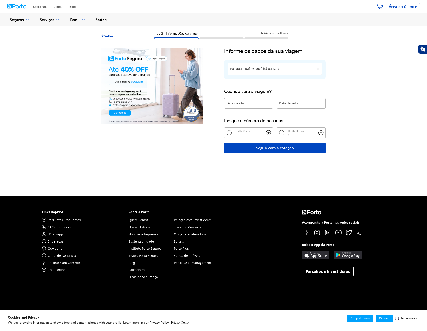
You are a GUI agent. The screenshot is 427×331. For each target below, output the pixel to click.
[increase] (268, 133)
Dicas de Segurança (143, 277)
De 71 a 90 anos (296, 131)
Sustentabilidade (141, 241)
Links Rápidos (52, 212)
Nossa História (139, 227)
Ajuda (58, 6)
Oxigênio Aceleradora (190, 234)
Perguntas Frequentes (64, 220)
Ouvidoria (55, 248)
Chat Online (57, 270)
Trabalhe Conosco (187, 227)
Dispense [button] (384, 318)
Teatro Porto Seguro (143, 255)
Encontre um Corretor (64, 263)
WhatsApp (55, 234)
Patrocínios (137, 270)
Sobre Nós (40, 6)
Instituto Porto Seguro (145, 248)
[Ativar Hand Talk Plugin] (422, 49)
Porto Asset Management (192, 263)
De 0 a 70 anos (243, 131)
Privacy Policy (180, 322)
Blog (72, 6)
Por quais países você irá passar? (254, 68)
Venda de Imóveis (187, 255)
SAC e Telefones (60, 227)
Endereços (55, 241)
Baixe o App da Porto (318, 245)
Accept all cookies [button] (360, 318)
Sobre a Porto (139, 212)
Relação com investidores (193, 220)
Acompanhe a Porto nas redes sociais (330, 222)
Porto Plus (181, 248)
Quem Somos (138, 220)
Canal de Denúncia (62, 255)
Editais (179, 241)
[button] (406, 318)
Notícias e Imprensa (143, 234)
